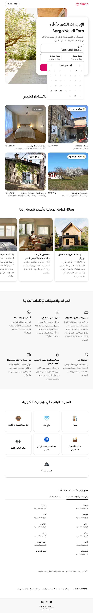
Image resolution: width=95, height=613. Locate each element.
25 (66, 91)
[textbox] (73, 59)
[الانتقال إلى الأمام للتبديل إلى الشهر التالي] (51, 65)
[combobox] (62, 49)
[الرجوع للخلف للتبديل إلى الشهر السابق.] (80, 65)
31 (70, 96)
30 (75, 96)
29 (80, 96)
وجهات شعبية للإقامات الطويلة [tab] (77, 497)
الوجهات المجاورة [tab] (56, 497)
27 (56, 91)
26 (61, 91)
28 (51, 91)
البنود (42, 609)
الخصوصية (50, 609)
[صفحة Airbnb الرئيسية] (82, 4)
